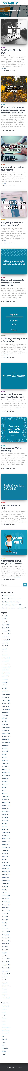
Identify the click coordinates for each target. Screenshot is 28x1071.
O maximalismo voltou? (8, 595)
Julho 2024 (5, 679)
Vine (3, 1045)
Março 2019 (5, 862)
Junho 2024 (5, 682)
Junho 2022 (5, 751)
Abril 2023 (4, 721)
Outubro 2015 (5, 971)
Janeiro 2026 (5, 628)
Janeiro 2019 (5, 868)
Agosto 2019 (5, 850)
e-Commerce (5, 1006)
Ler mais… (4, 68)
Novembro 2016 (6, 941)
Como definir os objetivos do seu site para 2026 (14, 608)
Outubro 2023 (5, 706)
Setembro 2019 (6, 847)
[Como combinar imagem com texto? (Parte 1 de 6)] (14, 376)
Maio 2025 (4, 649)
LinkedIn (4, 1024)
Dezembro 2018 (6, 871)
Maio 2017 (4, 922)
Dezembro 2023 (6, 700)
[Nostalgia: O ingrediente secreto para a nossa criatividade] (14, 261)
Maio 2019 (4, 859)
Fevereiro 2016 (6, 959)
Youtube (4, 1054)
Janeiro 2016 (5, 962)
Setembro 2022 (6, 742)
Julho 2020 (5, 817)
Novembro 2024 (6, 667)
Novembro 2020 (6, 805)
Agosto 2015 (5, 977)
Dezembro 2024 (6, 664)
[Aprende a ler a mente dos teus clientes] (14, 148)
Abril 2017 (4, 925)
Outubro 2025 (5, 637)
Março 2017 (5, 928)
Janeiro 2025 (5, 661)
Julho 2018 (5, 886)
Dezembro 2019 (6, 838)
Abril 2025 (4, 652)
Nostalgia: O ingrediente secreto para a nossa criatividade (12, 283)
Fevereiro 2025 (6, 658)
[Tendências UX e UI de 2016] (14, 31)
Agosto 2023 (5, 712)
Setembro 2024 (6, 673)
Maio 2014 (4, 989)
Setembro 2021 (6, 775)
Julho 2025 (5, 646)
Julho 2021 (5, 781)
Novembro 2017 (6, 904)
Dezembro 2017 (6, 901)
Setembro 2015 (6, 974)
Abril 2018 (4, 892)
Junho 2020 (5, 820)
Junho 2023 (5, 715)
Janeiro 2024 (5, 697)
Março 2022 (5, 760)
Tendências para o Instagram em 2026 (11, 604)
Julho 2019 (5, 853)
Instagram (4, 1018)
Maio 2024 (4, 685)
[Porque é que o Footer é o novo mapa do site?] (14, 204)
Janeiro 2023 (5, 730)
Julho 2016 (5, 947)
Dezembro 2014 (6, 986)
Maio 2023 (4, 718)
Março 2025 (5, 655)
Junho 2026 (5, 616)
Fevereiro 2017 (6, 931)
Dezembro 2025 (6, 631)
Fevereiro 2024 (6, 694)
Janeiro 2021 (5, 799)
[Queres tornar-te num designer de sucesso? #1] (14, 542)
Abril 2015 (4, 980)
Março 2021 (5, 793)
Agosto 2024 (5, 676)
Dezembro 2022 (6, 733)
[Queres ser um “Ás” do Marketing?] (14, 429)
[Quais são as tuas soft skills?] (14, 487)
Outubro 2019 (5, 844)
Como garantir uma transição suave (11, 598)
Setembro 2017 (6, 910)
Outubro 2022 (5, 739)
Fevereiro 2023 (6, 727)
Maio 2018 (4, 889)
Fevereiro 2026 (6, 625)
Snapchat (4, 1039)
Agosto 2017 (5, 913)
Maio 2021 (4, 787)
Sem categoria (5, 1033)
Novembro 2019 (6, 841)
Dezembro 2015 (6, 965)
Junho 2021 (5, 784)
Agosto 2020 (5, 814)
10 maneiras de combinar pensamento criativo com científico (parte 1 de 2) (13, 110)
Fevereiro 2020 (6, 832)
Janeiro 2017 (5, 934)
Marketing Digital (6, 1027)
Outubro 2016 (5, 943)
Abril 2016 (4, 956)
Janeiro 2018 (5, 898)
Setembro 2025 (6, 640)
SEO (3, 1036)
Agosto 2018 (5, 883)
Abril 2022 (4, 757)
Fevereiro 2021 (6, 796)
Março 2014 (5, 995)
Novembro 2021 (6, 772)
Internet (3, 47)
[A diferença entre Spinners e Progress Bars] (14, 320)
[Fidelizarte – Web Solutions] (10, 3)
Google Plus (5, 1015)
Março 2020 (5, 829)
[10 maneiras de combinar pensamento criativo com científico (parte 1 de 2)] (14, 89)
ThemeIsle (18, 1067)
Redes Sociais (5, 1030)
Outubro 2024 (5, 670)
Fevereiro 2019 (6, 865)
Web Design (5, 1048)
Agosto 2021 (5, 778)
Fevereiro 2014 (6, 998)
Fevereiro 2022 (6, 763)
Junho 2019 (5, 856)
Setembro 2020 (6, 811)
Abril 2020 (4, 826)
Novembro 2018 (6, 874)
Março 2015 (5, 983)
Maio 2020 (4, 823)
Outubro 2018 (5, 877)
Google (4, 1012)
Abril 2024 (4, 688)
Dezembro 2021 (6, 769)
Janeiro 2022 (5, 766)
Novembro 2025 (6, 634)
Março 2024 (5, 691)
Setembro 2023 (6, 709)
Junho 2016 (5, 949)
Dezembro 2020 (6, 802)
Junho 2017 (5, 919)
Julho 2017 (5, 916)
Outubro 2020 (5, 808)
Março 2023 (5, 724)
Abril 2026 (4, 619)
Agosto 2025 (5, 643)
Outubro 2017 (5, 907)
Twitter (3, 1042)
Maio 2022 (4, 754)
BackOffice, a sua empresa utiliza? (10, 602)
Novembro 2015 (6, 968)
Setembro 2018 (6, 880)
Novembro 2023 (6, 703)
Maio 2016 (4, 953)
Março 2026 (5, 622)
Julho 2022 (5, 748)
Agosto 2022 (5, 745)
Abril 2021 (4, 790)
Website (4, 1051)
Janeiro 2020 (5, 835)
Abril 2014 (4, 992)
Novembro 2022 (6, 736)
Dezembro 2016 (6, 937)
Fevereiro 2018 (6, 895)
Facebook (4, 1009)
